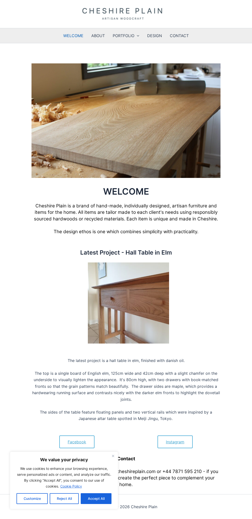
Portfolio (123, 35)
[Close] (113, 456)
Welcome (73, 35)
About (98, 35)
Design (154, 35)
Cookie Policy (71, 486)
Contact (179, 35)
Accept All (96, 498)
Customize (32, 498)
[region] (64, 480)
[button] (136, 35)
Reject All (64, 498)
